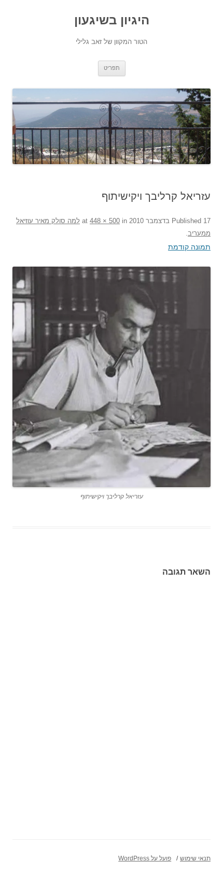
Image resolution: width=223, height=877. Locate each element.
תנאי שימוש (195, 858)
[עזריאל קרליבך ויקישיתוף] (111, 377)
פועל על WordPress (144, 858)
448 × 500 (105, 221)
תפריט (112, 68)
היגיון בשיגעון (111, 20)
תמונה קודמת (189, 247)
